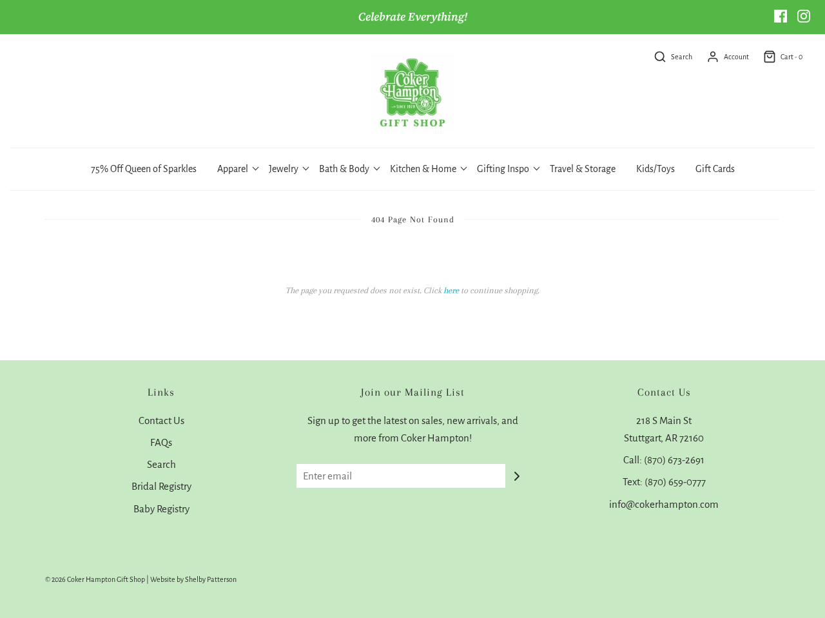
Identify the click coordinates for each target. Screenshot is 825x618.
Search (161, 464)
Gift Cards (715, 169)
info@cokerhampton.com (664, 504)
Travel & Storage (583, 169)
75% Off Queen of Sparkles (144, 169)
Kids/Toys (655, 169)
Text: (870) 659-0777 (664, 481)
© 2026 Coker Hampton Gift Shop (95, 579)
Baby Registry (161, 508)
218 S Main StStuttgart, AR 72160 (664, 429)
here (451, 290)
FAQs (161, 442)
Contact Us (161, 420)
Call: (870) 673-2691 (663, 459)
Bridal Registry (161, 486)
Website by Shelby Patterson (193, 579)
